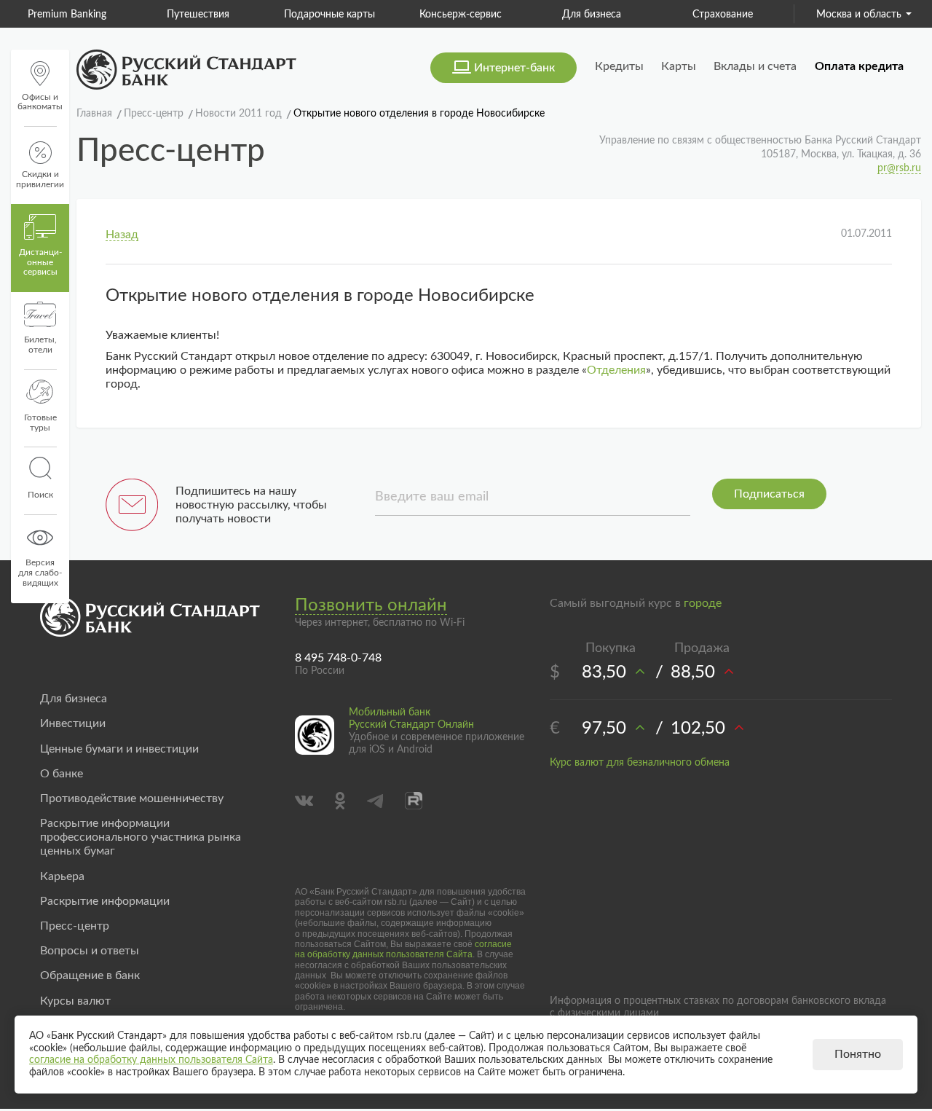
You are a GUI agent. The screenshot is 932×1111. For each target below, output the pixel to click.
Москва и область (858, 14)
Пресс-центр (74, 926)
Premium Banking (67, 14)
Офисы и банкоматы (40, 102)
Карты (678, 66)
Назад (122, 234)
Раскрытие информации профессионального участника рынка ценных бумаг (140, 837)
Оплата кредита (859, 66)
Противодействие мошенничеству (132, 798)
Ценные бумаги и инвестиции (119, 749)
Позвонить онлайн (371, 605)
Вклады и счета (755, 66)
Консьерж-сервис (460, 14)
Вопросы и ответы (89, 951)
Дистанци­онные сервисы (40, 262)
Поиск (40, 494)
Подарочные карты (329, 14)
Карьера (62, 876)
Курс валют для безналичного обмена (640, 763)
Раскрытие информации (105, 901)
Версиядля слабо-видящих (40, 572)
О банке (61, 774)
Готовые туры (40, 422)
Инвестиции (73, 723)
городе (703, 603)
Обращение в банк (90, 975)
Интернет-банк (514, 68)
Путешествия (198, 14)
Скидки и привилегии (40, 179)
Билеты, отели (40, 344)
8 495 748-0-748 (338, 658)
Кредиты (619, 66)
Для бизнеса (591, 14)
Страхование (722, 14)
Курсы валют (75, 1001)
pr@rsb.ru (899, 168)
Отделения (616, 370)
